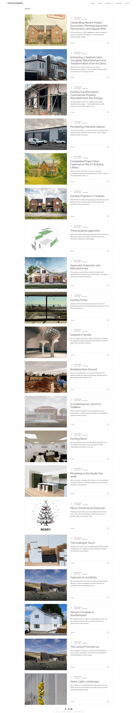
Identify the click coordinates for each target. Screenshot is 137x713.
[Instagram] (68, 709)
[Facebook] (65, 709)
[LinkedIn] (71, 709)
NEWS (27, 9)
